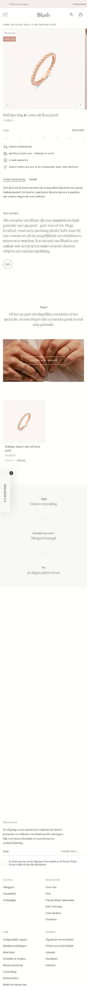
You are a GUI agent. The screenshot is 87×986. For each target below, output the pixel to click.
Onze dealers (53, 913)
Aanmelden (9, 893)
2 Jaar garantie (18, 160)
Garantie (50, 952)
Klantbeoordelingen (15, 945)
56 (57, 138)
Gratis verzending (20, 147)
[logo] (43, 14)
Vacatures (51, 919)
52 (32, 138)
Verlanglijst (9, 900)
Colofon (50, 965)
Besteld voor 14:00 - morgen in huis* (31, 153)
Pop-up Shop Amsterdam (60, 900)
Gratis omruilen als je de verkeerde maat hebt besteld (43, 167)
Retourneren (10, 978)
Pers (48, 893)
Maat (6, 130)
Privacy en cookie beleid (59, 945)
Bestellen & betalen (14, 958)
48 (6, 138)
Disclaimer (51, 958)
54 (44, 138)
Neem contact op (13, 965)
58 (70, 138)
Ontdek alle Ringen (43, 360)
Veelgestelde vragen (15, 939)
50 (19, 138)
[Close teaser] (11, 473)
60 (82, 138)
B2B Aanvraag (54, 906)
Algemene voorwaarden (59, 939)
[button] (5, 493)
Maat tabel (9, 952)
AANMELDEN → (70, 851)
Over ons (51, 887)
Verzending (10, 971)
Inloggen (8, 887)
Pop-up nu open (15, 4)
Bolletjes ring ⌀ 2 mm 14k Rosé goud (22, 448)
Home (6, 25)
